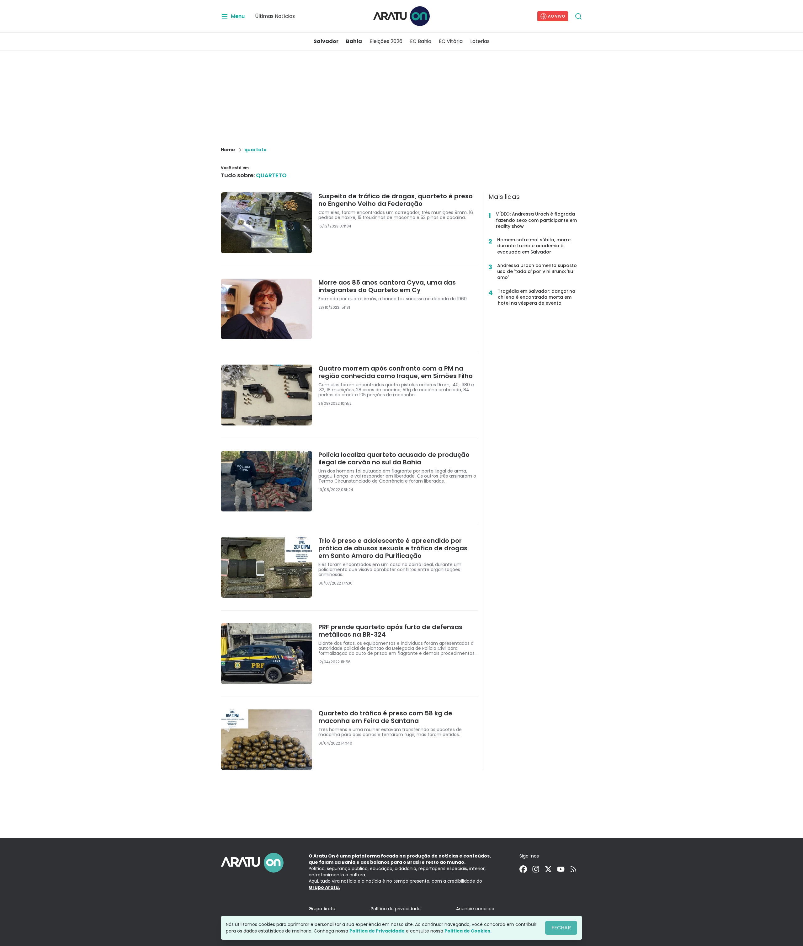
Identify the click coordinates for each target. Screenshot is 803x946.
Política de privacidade (396, 909)
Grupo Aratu (322, 909)
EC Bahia (420, 41)
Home (228, 150)
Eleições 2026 (386, 41)
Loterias (480, 41)
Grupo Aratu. (324, 887)
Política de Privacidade (377, 931)
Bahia (354, 41)
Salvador (326, 41)
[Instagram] (536, 869)
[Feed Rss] (573, 869)
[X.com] (548, 869)
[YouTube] (561, 869)
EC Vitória (451, 41)
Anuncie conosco (475, 909)
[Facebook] (523, 869)
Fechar (561, 927)
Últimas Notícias (275, 16)
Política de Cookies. (468, 931)
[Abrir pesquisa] (578, 16)
